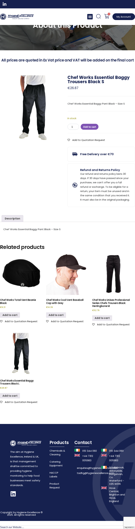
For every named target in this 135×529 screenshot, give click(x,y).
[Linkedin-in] (4, 4)
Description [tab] (12, 218)
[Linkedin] (13, 494)
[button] (90, 16)
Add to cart (89, 126)
